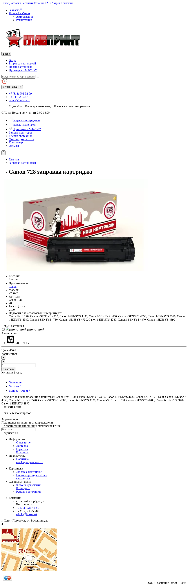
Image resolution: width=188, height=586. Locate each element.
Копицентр (16, 142)
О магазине (23, 442)
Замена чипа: (9, 333)
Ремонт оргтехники (21, 135)
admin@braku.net (26, 514)
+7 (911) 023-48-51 (27, 507)
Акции (55, 3)
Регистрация (24, 19)
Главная (14, 159)
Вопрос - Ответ (19, 390)
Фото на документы (21, 139)
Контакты (67, 3)
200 (22, 343)
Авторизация (24, 16)
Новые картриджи (20, 66)
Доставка (15, 3)
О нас (5, 3)
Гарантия (27, 3)
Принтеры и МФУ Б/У (23, 70)
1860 (35, 329)
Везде (12, 60)
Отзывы (39, 3)
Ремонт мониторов (20, 132)
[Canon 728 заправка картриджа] (74, 269)
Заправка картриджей (22, 63)
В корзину (8, 369)
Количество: (9, 353)
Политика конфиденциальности (29, 460)
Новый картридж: (12, 325)
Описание (15, 382)
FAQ (48, 3)
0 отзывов (14, 279)
